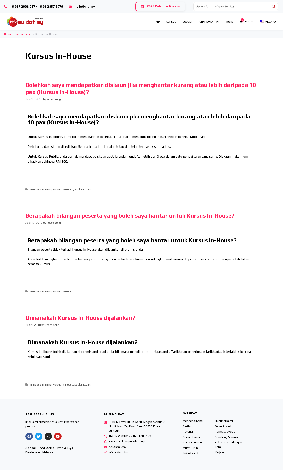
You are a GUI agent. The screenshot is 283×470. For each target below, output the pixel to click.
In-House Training (41, 189)
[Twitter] (38, 436)
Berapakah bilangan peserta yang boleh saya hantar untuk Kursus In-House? (130, 215)
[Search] (273, 6)
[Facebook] (29, 436)
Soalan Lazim (24, 34)
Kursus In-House (63, 189)
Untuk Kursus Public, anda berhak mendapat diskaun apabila (73, 157)
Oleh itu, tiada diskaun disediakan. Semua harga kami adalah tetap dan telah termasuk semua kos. (99, 147)
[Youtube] (58, 436)
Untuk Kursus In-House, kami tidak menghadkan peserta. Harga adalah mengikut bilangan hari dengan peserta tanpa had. (116, 137)
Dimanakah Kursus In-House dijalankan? (80, 317)
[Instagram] (48, 436)
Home (8, 34)
